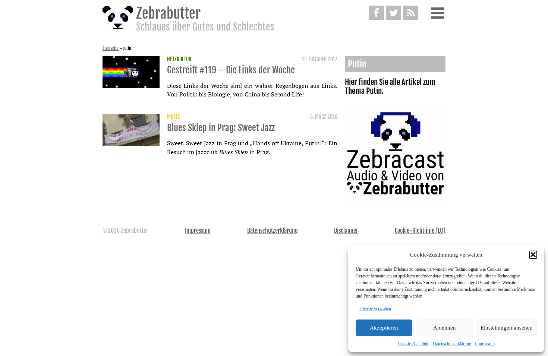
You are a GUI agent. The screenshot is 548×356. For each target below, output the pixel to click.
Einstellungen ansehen (507, 328)
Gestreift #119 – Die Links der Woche (231, 70)
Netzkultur (179, 59)
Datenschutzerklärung (452, 343)
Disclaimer (346, 230)
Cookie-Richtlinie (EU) (420, 230)
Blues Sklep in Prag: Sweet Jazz (221, 127)
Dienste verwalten (375, 308)
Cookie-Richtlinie (413, 343)
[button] (533, 254)
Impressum (485, 343)
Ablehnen (444, 328)
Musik (173, 117)
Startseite (111, 48)
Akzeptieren (384, 328)
